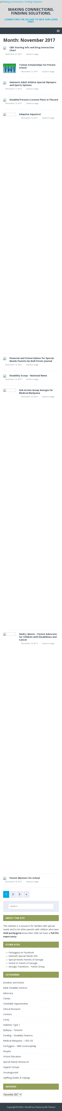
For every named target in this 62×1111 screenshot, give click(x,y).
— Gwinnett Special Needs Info (21, 955)
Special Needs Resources (16, 1061)
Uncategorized (10, 1072)
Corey (6, 1019)
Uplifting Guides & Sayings (16, 1077)
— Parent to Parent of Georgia (21, 963)
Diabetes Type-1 (11, 1024)
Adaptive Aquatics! (30, 114)
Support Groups (11, 1067)
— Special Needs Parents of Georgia (24, 959)
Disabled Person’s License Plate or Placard (34, 99)
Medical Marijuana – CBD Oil (18, 1040)
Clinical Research (11, 1008)
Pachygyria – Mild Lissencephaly (19, 1046)
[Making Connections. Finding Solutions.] (21, 1)
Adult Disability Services (15, 987)
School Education (12, 1056)
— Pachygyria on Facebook (19, 952)
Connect (7, 1014)
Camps (6, 998)
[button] (57, 30)
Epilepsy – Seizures (13, 1030)
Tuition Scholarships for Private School (37, 66)
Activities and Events (13, 982)
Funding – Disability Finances (18, 1035)
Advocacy (8, 993)
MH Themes (50, 1107)
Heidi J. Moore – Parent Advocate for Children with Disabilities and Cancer (38, 637)
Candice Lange (32, 54)
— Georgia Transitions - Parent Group (25, 966)
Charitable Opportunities (15, 1003)
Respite (7, 1051)
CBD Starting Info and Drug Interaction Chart (32, 49)
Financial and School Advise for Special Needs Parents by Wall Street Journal (32, 359)
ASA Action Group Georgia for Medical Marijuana (36, 391)
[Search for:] (31, 906)
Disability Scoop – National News (28, 375)
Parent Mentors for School (25, 877)
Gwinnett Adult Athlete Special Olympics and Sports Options (33, 84)
